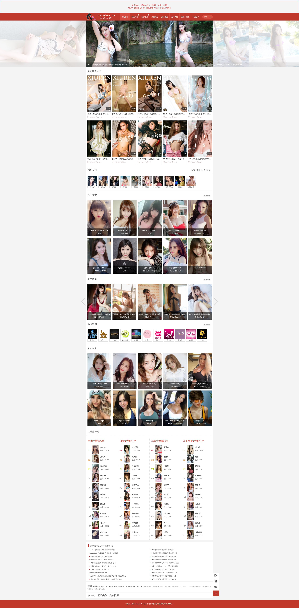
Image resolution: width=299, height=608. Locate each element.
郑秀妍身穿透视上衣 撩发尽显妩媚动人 (102, 559)
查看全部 (207, 195)
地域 (193, 170)
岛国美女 (154, 17)
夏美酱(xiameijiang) (124, 230)
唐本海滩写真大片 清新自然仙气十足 (163, 550)
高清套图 (164, 17)
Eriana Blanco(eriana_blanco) (175, 421)
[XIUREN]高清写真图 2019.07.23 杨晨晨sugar (104, 114)
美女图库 (114, 595)
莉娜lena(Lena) (175, 384)
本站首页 (125, 17)
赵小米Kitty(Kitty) (199, 230)
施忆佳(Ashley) (149, 268)
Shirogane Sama (199, 421)
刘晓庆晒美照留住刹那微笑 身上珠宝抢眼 (164, 553)
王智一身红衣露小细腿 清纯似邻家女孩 (102, 550)
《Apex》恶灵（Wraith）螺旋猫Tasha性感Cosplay (106, 579)
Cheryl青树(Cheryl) (174, 268)
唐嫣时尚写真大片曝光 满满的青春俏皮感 (164, 572)
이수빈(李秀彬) (174, 230)
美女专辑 (92, 169)
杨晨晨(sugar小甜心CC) (99, 230)
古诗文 (91, 595)
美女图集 (92, 279)
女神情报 (174, 17)
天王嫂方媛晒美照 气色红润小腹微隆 (163, 569)
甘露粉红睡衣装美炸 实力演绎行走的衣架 (103, 566)
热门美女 (92, 195)
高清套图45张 (200, 317)
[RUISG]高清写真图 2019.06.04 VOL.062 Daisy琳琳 (207, 114)
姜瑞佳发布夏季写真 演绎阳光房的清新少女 (165, 563)
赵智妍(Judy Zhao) (124, 268)
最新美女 (92, 348)
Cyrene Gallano (124, 421)
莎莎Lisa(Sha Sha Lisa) (124, 384)
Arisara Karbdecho (200, 268)
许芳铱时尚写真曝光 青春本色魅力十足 (164, 576)
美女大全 (135, 17)
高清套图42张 (124, 317)
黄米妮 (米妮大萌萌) (149, 230)
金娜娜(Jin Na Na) (149, 384)
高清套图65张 (99, 317)
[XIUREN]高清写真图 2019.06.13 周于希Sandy (129, 114)
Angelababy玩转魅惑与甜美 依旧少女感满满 (104, 553)
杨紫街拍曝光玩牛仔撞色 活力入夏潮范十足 (165, 566)
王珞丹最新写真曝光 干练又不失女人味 (164, 556)
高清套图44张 (175, 317)
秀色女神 (150, 604)
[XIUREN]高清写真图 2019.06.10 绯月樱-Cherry (155, 114)
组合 (208, 170)
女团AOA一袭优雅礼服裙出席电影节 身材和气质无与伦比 (108, 576)
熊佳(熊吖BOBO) (99, 268)
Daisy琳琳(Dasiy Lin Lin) (99, 384)
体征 (203, 170)
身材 (198, 170)
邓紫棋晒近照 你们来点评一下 (99, 569)
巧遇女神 (196, 17)
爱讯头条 (102, 595)
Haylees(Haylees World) (200, 384)
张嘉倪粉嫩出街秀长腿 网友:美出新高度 (164, 559)
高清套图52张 (149, 317)
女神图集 (144, 17)
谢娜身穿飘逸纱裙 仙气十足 (99, 572)
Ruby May (149, 421)
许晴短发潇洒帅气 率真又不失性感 (101, 556)
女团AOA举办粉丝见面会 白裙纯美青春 (164, 579)
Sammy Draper (99, 421)
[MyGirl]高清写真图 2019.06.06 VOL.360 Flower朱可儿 (183, 114)
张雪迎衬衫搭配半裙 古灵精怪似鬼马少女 (103, 563)
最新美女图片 (94, 71)
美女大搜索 (185, 17)
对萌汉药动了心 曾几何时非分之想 (99, 159)
